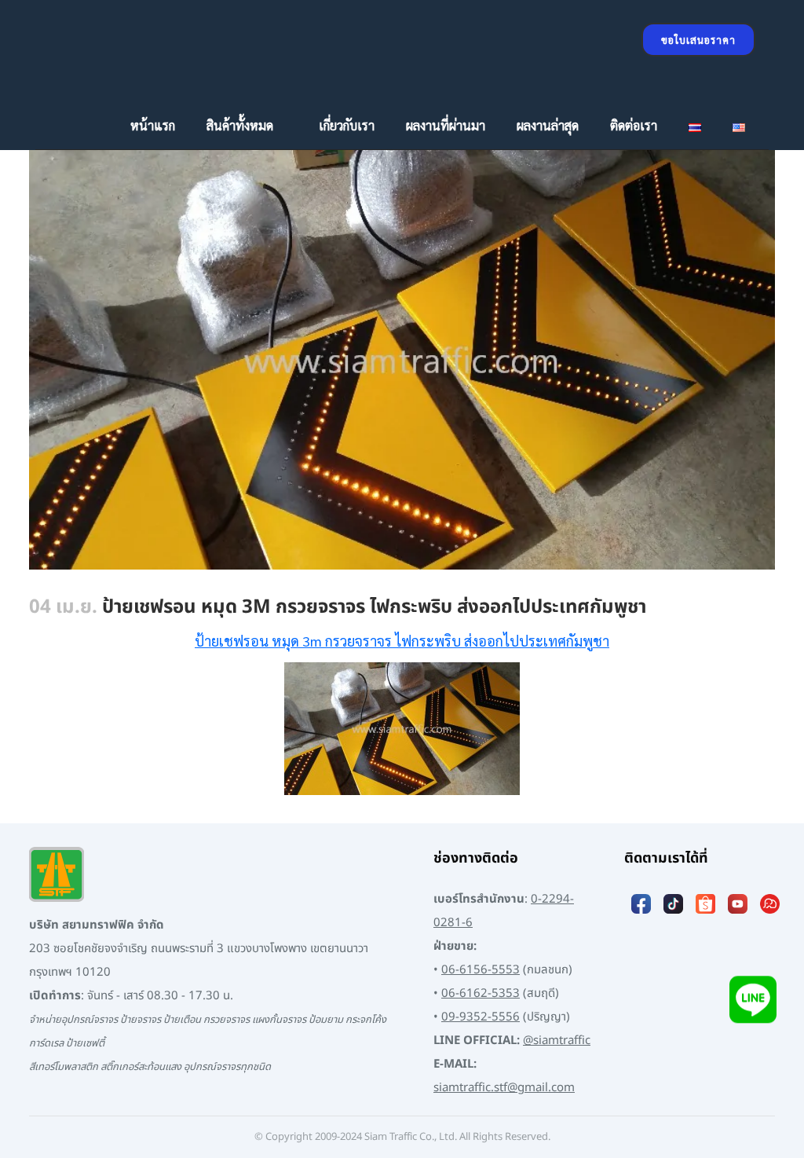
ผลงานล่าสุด (548, 125)
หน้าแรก (152, 125)
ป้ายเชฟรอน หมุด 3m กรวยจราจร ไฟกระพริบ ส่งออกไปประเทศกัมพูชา (402, 641)
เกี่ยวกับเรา (347, 125)
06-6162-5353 (480, 993)
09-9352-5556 (480, 1017)
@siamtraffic (556, 1041)
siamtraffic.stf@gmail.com (504, 1088)
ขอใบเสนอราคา (698, 39)
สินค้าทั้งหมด (239, 125)
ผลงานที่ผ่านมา (445, 125)
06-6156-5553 (480, 970)
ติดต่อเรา (633, 125)
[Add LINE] (753, 1008)
